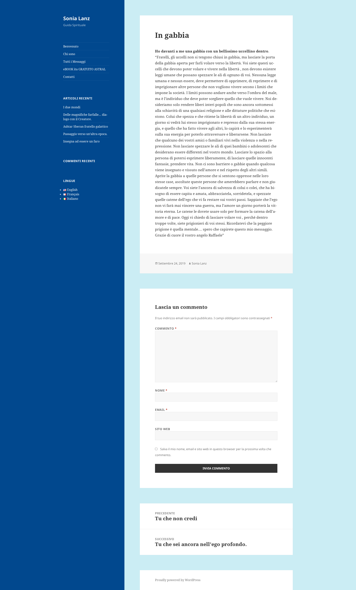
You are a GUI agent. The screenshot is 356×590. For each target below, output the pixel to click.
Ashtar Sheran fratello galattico (85, 126)
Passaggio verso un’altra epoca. (85, 134)
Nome (161, 390)
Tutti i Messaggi (74, 62)
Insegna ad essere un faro (81, 141)
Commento (166, 328)
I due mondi (71, 107)
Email (161, 410)
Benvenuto (70, 46)
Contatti (69, 77)
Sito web (162, 429)
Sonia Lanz (76, 18)
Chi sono (69, 54)
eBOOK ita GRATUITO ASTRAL (84, 69)
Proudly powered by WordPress (177, 580)
